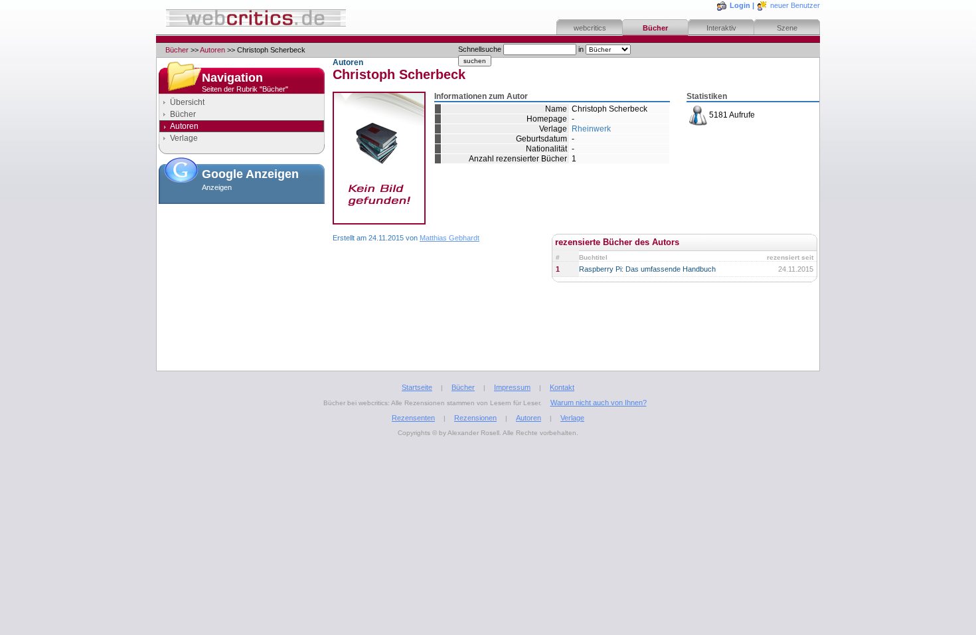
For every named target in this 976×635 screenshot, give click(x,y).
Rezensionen (475, 418)
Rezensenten (413, 418)
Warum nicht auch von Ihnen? (598, 403)
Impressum (512, 387)
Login (740, 5)
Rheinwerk (591, 129)
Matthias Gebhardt (449, 238)
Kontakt (562, 387)
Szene (787, 28)
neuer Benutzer (795, 5)
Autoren (212, 50)
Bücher (655, 28)
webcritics (590, 28)
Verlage (184, 138)
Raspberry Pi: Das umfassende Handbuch (647, 269)
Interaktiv (721, 28)
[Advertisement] (242, 275)
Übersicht (187, 102)
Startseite (417, 387)
